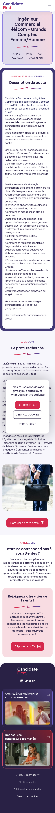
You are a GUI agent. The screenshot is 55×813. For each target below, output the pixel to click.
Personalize (27, 424)
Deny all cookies (27, 414)
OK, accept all (27, 405)
